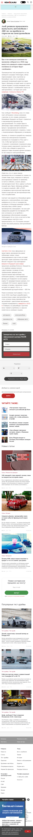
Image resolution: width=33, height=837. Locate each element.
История (19, 757)
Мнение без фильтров (7, 769)
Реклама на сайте (22, 739)
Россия (3, 778)
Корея (2, 793)
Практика (3, 760)
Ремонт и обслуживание (24, 760)
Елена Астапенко (15, 21)
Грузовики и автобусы (7, 763)
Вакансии (19, 780)
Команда (3, 739)
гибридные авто (22, 319)
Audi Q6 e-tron (6, 251)
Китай (2, 781)
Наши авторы (21, 742)
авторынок (6, 315)
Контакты (4, 742)
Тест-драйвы (4, 757)
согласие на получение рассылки (16, 596)
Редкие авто (20, 766)
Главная (4, 13)
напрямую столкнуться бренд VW (13, 92)
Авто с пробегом (22, 752)
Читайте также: (10, 403)
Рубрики (3, 749)
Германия (3, 787)
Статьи (3, 754)
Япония (3, 790)
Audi (14, 323)
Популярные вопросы (7, 766)
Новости (10, 13)
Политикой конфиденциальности (10, 834)
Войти (8, 396)
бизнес (5, 323)
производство (7, 319)
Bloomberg (15, 113)
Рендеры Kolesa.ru (22, 769)
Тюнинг (19, 754)
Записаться (16, 354)
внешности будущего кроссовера (13, 264)
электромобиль (20, 315)
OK (28, 831)
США (2, 784)
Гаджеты (19, 763)
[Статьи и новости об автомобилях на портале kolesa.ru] (10, 2)
